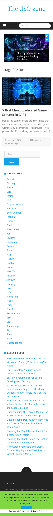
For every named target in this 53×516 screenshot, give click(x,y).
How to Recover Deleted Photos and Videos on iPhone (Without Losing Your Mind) (27, 362)
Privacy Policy (37, 511)
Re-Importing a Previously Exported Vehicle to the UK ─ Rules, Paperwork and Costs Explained (27, 404)
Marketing (12, 296)
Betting (11, 183)
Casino (10, 196)
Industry (11, 275)
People (10, 309)
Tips (9, 330)
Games (10, 246)
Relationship (13, 313)
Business (11, 187)
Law (9, 288)
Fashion (11, 216)
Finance (11, 221)
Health (10, 258)
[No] (49, 503)
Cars (9, 191)
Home (10, 267)
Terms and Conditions (19, 511)
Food (9, 225)
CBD (9, 200)
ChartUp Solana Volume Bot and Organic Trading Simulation (31, 56)
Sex (9, 321)
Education (12, 208)
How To (11, 271)
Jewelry (11, 279)
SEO (9, 317)
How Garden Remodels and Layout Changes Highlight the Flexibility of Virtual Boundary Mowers (26, 450)
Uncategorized (14, 342)
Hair (9, 254)
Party (9, 305)
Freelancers (13, 229)
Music (10, 300)
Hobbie (11, 263)
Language (12, 284)
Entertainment (15, 212)
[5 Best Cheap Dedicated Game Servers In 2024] (26, 91)
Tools (9, 334)
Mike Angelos (36, 140)
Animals (11, 179)
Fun (8, 233)
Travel (10, 338)
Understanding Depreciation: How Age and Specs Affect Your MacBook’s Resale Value (27, 423)
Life (9, 292)
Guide (10, 250)
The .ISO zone (26, 8)
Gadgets (11, 238)
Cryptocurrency (15, 204)
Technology (13, 143)
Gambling (12, 242)
